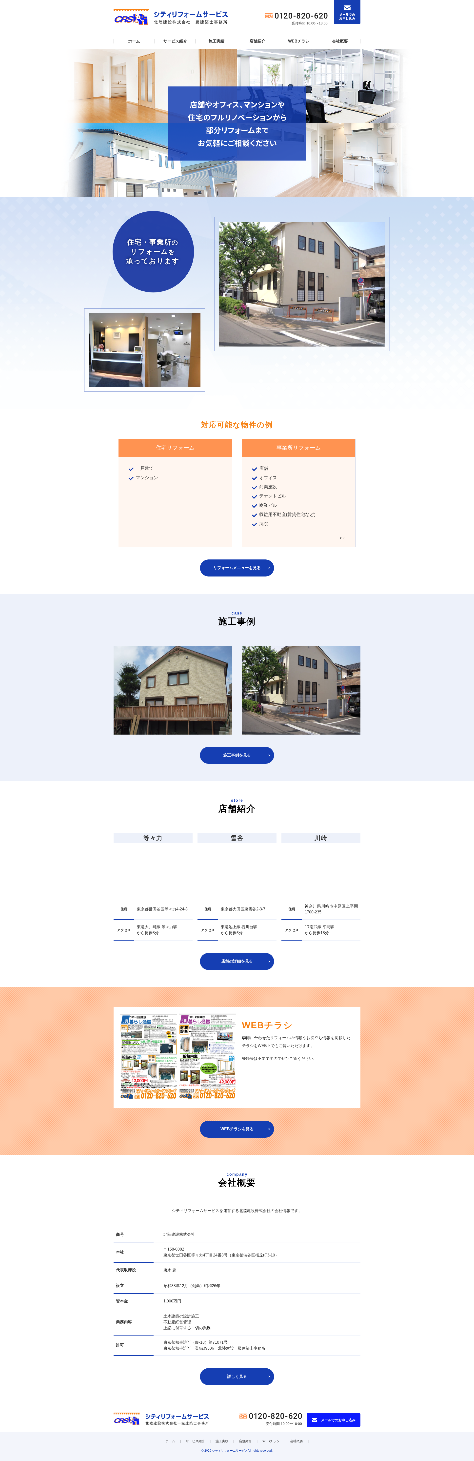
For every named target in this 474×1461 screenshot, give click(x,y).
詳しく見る (237, 1376)
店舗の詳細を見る (237, 961)
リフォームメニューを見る (237, 568)
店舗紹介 (257, 41)
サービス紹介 (175, 41)
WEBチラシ (298, 41)
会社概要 (340, 41)
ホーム (134, 41)
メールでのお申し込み (338, 1420)
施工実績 (216, 41)
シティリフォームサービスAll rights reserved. (242, 1450)
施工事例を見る (237, 755)
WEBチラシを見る (237, 1129)
